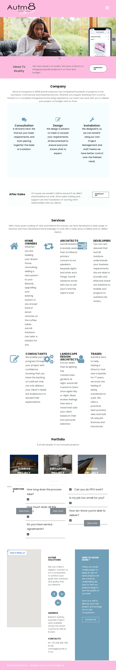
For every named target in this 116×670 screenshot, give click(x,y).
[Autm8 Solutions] (21, 8)
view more (24, 511)
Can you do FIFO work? (88, 489)
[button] (53, 58)
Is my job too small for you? (86, 498)
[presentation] (2, 39)
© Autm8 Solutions (17, 665)
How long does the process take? (44, 492)
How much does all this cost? (41, 509)
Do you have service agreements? (39, 527)
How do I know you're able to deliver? (87, 513)
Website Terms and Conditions (47, 665)
